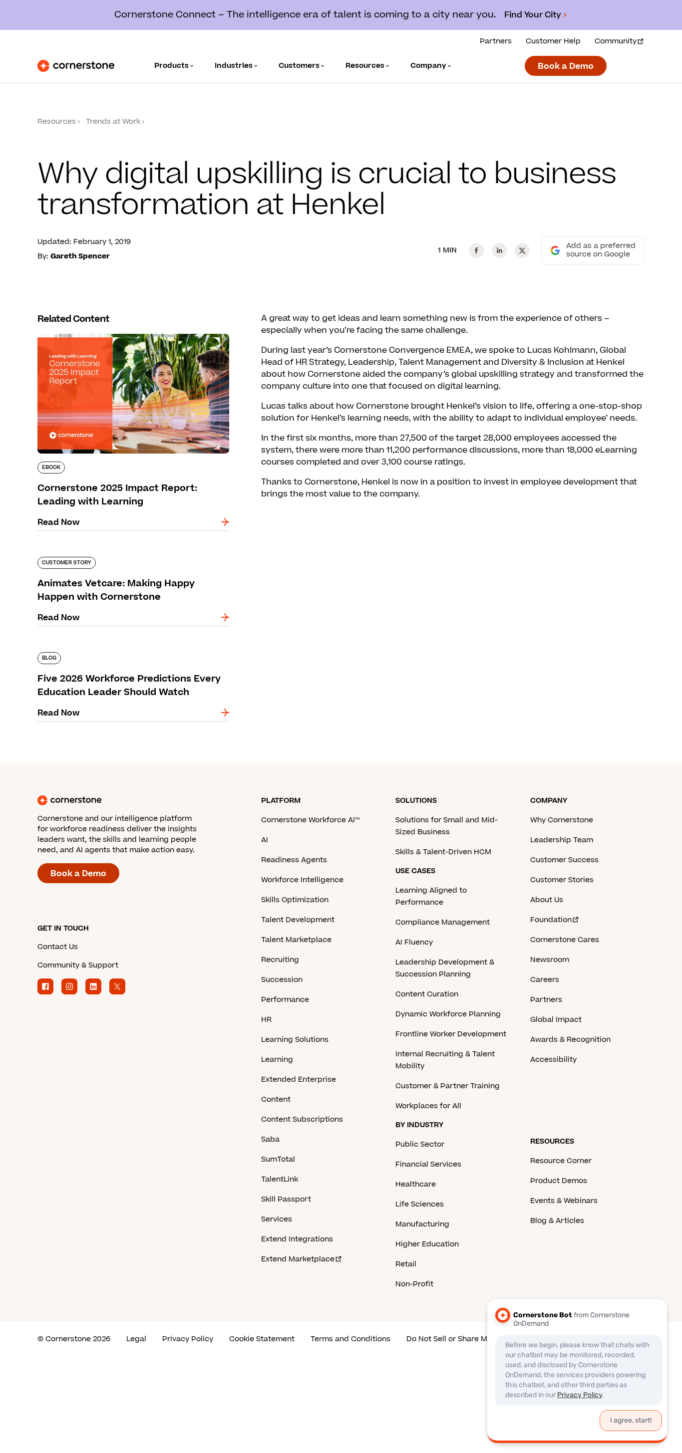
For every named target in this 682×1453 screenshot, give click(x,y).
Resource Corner (561, 1161)
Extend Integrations (297, 1239)
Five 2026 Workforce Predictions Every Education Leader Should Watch (116, 656)
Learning (277, 1059)
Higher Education (427, 1244)
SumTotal (278, 1159)
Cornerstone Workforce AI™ (310, 820)
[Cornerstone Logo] (75, 66)
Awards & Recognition (570, 1039)
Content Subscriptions (302, 1119)
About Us (546, 900)
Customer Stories (562, 880)
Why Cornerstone (561, 820)
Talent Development (298, 920)
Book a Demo (566, 66)
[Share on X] (522, 250)
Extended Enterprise (298, 1079)
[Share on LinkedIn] (499, 250)
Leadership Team (561, 840)
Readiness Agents (294, 860)
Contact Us (57, 947)
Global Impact (556, 1019)
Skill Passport (286, 1199)
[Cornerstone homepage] (133, 800)
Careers (544, 979)
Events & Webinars (564, 1201)
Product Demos (558, 1181)
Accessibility (553, 1059)
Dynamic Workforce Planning (448, 1014)
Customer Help (553, 41)
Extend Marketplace (298, 1259)
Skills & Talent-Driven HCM (443, 852)
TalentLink (279, 1179)
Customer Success (564, 860)
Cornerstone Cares (564, 940)
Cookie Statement (262, 1339)
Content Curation (426, 994)
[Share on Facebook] (476, 250)
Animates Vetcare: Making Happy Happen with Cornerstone (132, 561)
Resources (56, 121)
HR (266, 1019)
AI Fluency (414, 942)
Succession (282, 979)
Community (616, 41)
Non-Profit (414, 1284)
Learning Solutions (295, 1039)
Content (276, 1099)
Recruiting (280, 960)
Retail (405, 1264)
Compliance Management (442, 922)
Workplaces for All (428, 1106)
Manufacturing (422, 1224)
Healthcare (415, 1184)
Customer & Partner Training (447, 1086)
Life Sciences (419, 1204)
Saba (270, 1139)
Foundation (551, 920)
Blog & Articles (557, 1220)
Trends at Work (113, 121)
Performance (285, 999)
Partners (496, 41)
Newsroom (549, 960)
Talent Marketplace (296, 940)
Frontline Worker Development (450, 1034)
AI (264, 840)
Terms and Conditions (350, 1339)
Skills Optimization (295, 900)
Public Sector (419, 1144)
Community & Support (77, 965)
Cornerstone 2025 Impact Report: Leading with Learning (124, 338)
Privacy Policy (187, 1339)
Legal (136, 1339)
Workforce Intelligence (302, 880)
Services (276, 1219)
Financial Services (428, 1164)
